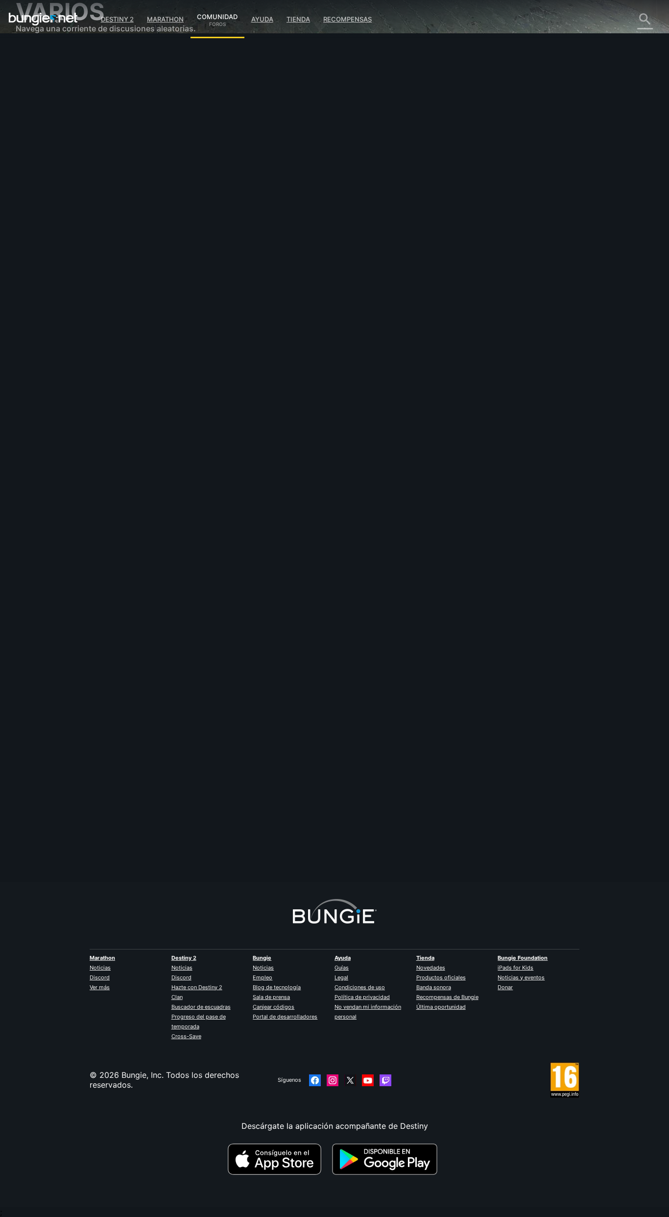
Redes (34, 132)
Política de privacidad (362, 997)
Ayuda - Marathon (56, 279)
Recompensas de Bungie (447, 997)
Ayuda (262, 19)
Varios (34, 269)
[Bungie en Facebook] (315, 1080)
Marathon (165, 19)
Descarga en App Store (279, 1159)
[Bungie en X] (350, 1080)
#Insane (220, 260)
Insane (191, 171)
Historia (37, 93)
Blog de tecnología (277, 987)
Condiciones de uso (359, 987)
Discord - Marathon (59, 289)
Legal (341, 977)
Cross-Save (186, 1036)
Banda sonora (433, 987)
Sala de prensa (271, 997)
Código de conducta (54, 301)
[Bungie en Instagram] (332, 1080)
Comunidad (217, 15)
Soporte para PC (54, 211)
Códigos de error (54, 122)
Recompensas (347, 19)
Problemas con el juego (66, 152)
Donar (505, 987)
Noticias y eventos (521, 977)
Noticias (100, 967)
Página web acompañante (71, 171)
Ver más (100, 987)
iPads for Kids (515, 967)
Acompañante (48, 240)
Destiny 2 (117, 19)
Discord (100, 977)
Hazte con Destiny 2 (196, 987)
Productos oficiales (441, 977)
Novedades (430, 967)
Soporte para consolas (65, 220)
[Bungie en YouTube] (368, 1080)
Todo (32, 54)
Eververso (41, 142)
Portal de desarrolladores (285, 1016)
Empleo (262, 977)
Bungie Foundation (523, 957)
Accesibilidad (47, 162)
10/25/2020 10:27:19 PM (274, 319)
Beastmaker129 (207, 822)
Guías (341, 967)
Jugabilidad (44, 103)
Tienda (298, 19)
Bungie (262, 957)
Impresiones (45, 73)
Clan (177, 997)
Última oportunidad (441, 1006)
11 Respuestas (210, 876)
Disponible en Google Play (387, 1159)
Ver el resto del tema (218, 298)
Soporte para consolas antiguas (82, 230)
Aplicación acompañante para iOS (85, 181)
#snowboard (250, 260)
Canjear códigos (273, 1006)
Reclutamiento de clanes (68, 250)
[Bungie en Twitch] (385, 1080)
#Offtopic (192, 260)
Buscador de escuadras (201, 1006)
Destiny (43, 19)
